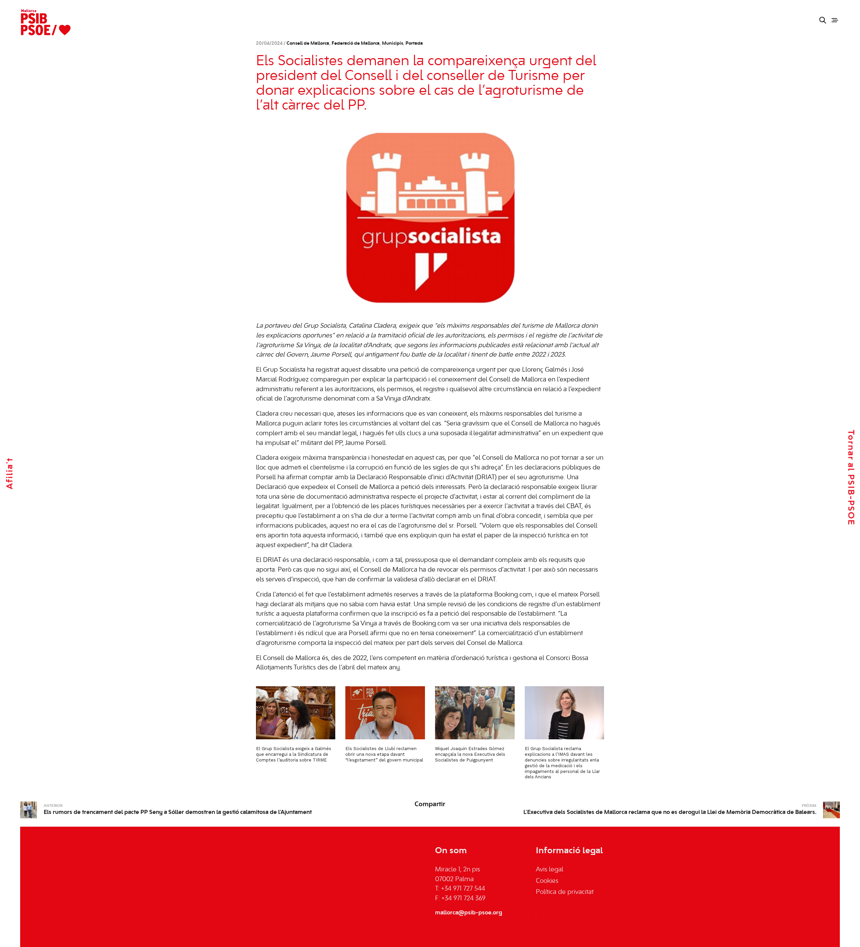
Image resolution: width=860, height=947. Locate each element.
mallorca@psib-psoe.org (468, 912)
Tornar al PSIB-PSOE (851, 478)
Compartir (430, 804)
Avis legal (549, 870)
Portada (414, 43)
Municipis (392, 43)
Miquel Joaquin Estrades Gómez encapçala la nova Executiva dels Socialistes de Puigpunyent (470, 754)
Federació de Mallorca (356, 43)
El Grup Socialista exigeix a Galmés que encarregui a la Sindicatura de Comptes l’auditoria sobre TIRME (293, 754)
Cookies (547, 881)
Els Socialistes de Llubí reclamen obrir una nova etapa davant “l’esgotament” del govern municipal (384, 754)
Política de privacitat (565, 892)
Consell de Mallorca (308, 43)
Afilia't (10, 473)
